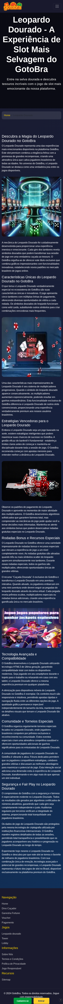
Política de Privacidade (14, 964)
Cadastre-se (23, 1000)
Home (7, 115)
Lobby (5, 943)
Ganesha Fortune (11, 913)
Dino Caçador (9, 908)
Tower (5, 938)
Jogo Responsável (11, 968)
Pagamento (8, 922)
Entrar (41, 1000)
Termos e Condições (12, 959)
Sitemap (6, 979)
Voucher (6, 918)
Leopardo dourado (11, 933)
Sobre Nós (7, 954)
